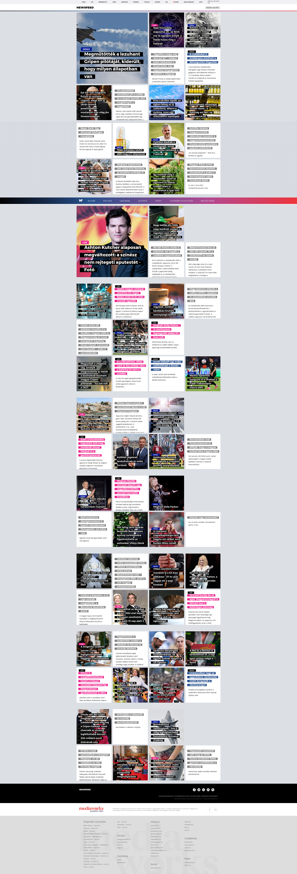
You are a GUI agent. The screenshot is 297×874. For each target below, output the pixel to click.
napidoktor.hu (156, 839)
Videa (114, 2)
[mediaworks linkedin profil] (215, 809)
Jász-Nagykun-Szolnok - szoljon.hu (96, 853)
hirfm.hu (187, 865)
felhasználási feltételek (182, 796)
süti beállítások (195, 796)
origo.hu (120, 848)
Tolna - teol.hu (89, 867)
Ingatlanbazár (189, 2)
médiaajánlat (214, 796)
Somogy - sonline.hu (91, 861)
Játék (200, 2)
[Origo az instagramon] (203, 789)
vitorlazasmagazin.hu (158, 850)
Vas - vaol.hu (122, 822)
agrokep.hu (121, 862)
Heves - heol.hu (89, 850)
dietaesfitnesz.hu (157, 847)
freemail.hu (188, 842)
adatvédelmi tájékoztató (166, 796)
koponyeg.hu (189, 845)
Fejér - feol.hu (89, 842)
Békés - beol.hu (89, 831)
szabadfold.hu (122, 842)
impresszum (205, 796)
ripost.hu (187, 822)
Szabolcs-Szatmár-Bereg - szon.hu (96, 864)
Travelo (147, 2)
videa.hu (187, 848)
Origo (84, 2)
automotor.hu (156, 828)
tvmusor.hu (155, 856)
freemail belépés (212, 8)
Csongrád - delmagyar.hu (93, 836)
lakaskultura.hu (156, 831)
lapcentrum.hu (189, 850)
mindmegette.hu (157, 842)
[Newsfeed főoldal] (85, 789)
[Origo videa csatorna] (208, 789)
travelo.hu (154, 845)
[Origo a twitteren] (198, 789)
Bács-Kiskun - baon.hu (92, 825)
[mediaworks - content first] (91, 809)
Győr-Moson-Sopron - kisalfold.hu (96, 845)
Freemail (136, 2)
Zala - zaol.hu (122, 827)
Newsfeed (124, 2)
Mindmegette (103, 2)
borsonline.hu (156, 868)
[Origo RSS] (212, 789)
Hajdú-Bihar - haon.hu (92, 847)
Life (92, 2)
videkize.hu (155, 853)
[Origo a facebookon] (194, 789)
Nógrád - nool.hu (90, 859)
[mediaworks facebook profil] (209, 809)
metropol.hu (188, 824)
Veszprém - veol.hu (124, 824)
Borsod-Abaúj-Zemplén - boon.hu (96, 834)
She (166, 2)
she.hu (186, 830)
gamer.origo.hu (156, 834)
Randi (177, 2)
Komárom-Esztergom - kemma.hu (96, 856)
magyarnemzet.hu (124, 839)
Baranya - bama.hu (91, 828)
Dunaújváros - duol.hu (92, 839)
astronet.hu (155, 825)
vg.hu (119, 860)
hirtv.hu (120, 845)
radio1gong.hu (189, 862)
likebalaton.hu (156, 836)
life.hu (186, 827)
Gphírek (157, 2)
